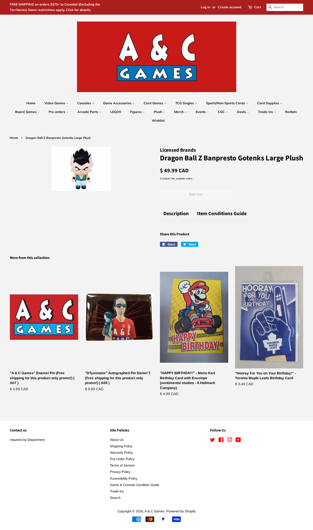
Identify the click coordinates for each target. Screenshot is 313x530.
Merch (179, 112)
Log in (205, 7)
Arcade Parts (88, 112)
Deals (242, 112)
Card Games (154, 103)
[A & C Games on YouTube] (238, 440)
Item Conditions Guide (222, 213)
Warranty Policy (121, 452)
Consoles (84, 103)
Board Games (26, 112)
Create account (229, 7)
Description (176, 213)
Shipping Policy (121, 446)
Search (115, 498)
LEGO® (115, 112)
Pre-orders (57, 112)
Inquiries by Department (27, 440)
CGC (222, 112)
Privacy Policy (120, 472)
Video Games (55, 103)
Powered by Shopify (181, 511)
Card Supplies (268, 103)
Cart (257, 7)
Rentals (291, 112)
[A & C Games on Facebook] (221, 440)
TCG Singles (185, 103)
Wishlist (158, 120)
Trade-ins (266, 112)
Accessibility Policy (123, 478)
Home (31, 103)
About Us (117, 440)
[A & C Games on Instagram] (229, 440)
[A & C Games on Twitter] (212, 440)
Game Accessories (117, 103)
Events (201, 112)
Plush (158, 112)
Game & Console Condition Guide (134, 485)
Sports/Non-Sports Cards (226, 103)
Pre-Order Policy (122, 459)
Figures (136, 112)
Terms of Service (122, 465)
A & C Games (155, 511)
